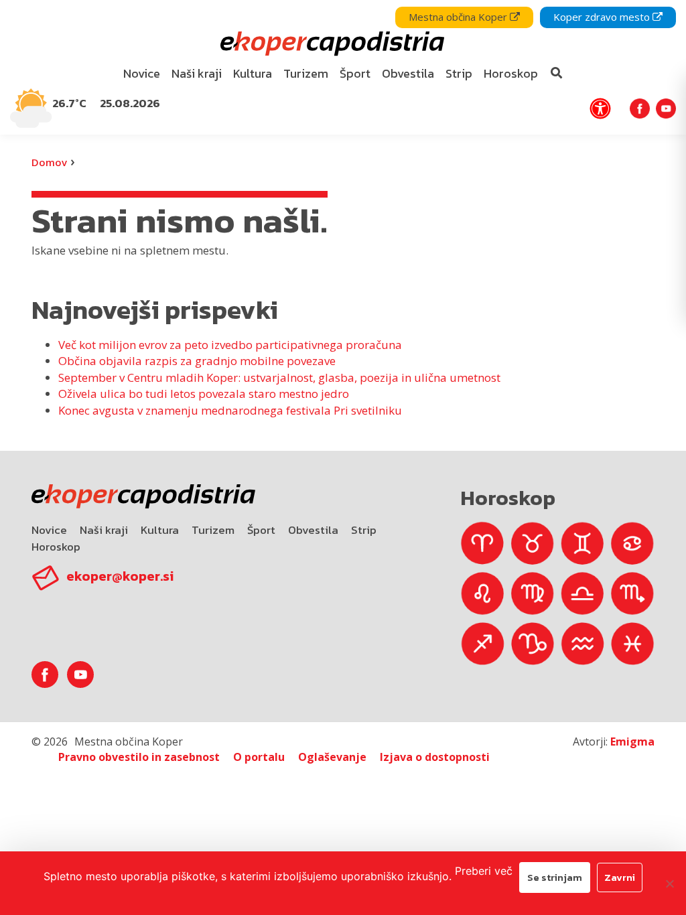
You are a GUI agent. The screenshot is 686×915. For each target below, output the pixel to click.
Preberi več (483, 870)
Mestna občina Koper (459, 16)
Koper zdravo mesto (603, 16)
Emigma (632, 741)
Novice (49, 530)
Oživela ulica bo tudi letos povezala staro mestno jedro (203, 393)
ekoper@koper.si (120, 576)
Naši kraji (104, 530)
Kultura (160, 530)
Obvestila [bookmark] (408, 73)
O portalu (259, 757)
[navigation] (343, 67)
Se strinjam (554, 877)
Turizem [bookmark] (305, 73)
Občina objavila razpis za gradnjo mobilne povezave (197, 360)
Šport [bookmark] (355, 73)
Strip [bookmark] (458, 73)
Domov (49, 162)
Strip (363, 530)
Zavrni (619, 877)
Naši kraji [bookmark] (197, 73)
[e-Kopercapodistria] (330, 44)
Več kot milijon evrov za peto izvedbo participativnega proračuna (230, 344)
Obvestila (313, 530)
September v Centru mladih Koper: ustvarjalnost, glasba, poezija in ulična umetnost (279, 377)
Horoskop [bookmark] (511, 73)
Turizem (213, 530)
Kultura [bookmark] (252, 73)
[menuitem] (142, 74)
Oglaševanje (332, 757)
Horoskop (55, 546)
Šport (261, 530)
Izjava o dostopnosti (435, 757)
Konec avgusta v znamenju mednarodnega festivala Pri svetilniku (230, 410)
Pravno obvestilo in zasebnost (139, 757)
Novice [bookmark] (141, 73)
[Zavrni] (669, 883)
